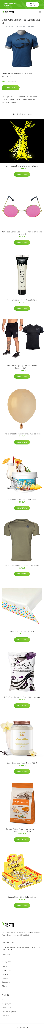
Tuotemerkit (6, 982)
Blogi (3, 1000)
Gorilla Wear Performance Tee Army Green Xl (22, 565)
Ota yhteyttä (6, 1004)
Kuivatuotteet (16, 73)
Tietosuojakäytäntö (9, 1012)
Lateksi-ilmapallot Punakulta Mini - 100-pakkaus (22, 434)
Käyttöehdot (6, 1008)
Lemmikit (5, 974)
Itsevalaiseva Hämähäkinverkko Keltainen (22, 166)
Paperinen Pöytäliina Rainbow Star (22, 631)
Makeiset (5, 978)
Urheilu (4, 986)
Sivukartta (5, 1016)
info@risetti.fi (6, 954)
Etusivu (4, 26)
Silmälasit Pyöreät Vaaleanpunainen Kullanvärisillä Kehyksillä (22, 233)
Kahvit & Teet (27, 73)
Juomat (4, 966)
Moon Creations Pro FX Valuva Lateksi (22, 300)
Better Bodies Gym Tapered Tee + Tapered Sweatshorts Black (22, 367)
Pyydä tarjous (32, 4)
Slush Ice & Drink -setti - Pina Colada (22, 500)
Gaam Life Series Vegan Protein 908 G (22, 763)
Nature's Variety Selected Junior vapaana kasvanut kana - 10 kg (22, 830)
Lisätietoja (10, 88)
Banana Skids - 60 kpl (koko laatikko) (22, 897)
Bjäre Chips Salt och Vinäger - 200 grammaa (22, 697)
